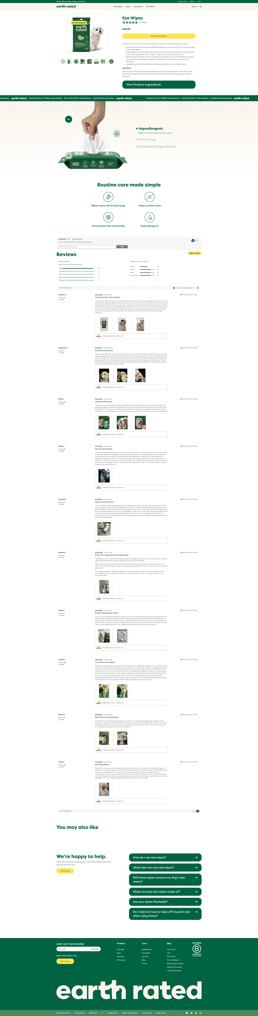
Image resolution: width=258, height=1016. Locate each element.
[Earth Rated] (66, 6)
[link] (62, 239)
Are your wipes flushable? (150, 901)
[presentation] (104, 324)
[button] (118, 6)
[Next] (111, 61)
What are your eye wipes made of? (156, 891)
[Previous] (63, 61)
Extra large (148, 139)
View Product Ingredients (143, 84)
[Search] (201, 7)
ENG (191, 1)
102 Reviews (78, 239)
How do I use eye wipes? (149, 857)
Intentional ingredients (157, 146)
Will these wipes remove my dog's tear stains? (159, 879)
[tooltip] (195, 240)
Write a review (195, 253)
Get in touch (182, 1)
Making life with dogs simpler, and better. (70, 1)
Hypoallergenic (151, 128)
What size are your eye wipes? (153, 867)
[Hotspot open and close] (68, 119)
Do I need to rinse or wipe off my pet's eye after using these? (161, 913)
